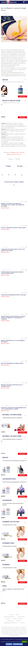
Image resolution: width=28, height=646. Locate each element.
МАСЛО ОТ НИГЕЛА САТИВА (11, 100)
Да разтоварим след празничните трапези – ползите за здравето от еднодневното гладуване (13, 318)
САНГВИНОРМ (6, 500)
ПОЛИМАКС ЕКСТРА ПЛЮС (10, 521)
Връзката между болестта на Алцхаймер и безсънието (13, 341)
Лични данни (10, 620)
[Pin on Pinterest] (19, 159)
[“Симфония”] (21, 174)
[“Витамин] (2, 174)
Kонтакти (22, 622)
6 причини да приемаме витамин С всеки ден (13, 295)
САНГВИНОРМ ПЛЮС (9, 479)
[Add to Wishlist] (25, 79)
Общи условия (21, 616)
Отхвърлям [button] (8, 644)
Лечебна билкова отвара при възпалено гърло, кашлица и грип (12, 272)
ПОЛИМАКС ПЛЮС (8, 543)
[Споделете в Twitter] (16, 159)
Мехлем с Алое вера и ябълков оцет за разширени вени (12, 385)
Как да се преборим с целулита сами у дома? (13, 227)
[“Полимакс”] (15, 174)
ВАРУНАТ (5, 457)
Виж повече (22, 96)
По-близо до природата (9, 616)
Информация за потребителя (10, 622)
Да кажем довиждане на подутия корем (12, 363)
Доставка (8, 618)
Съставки (11, 614)
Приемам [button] (24, 641)
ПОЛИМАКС (6, 564)
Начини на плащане (17, 618)
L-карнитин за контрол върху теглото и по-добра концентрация (13, 249)
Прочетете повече (18, 644)
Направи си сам (14, 152)
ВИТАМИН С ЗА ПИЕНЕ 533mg (11, 414)
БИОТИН (5, 80)
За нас (17, 614)
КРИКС (4, 586)
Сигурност (18, 620)
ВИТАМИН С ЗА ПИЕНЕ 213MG (11, 436)
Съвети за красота (16, 154)
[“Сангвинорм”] (8, 174)
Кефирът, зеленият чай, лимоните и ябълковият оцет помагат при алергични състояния (12, 205)
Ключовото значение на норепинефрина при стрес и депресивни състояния (13, 408)
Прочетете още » (5, 207)
